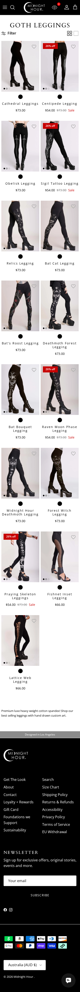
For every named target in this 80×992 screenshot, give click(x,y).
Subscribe (40, 895)
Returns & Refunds (58, 802)
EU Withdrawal (54, 831)
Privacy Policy (53, 816)
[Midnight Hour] (34, 7)
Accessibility (52, 809)
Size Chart (50, 787)
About (9, 787)
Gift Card (11, 809)
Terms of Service (56, 824)
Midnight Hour (24, 977)
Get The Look (15, 779)
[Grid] (69, 33)
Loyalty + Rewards (19, 802)
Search (48, 779)
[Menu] (5, 7)
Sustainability (15, 830)
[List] (76, 33)
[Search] (15, 7)
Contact (10, 794)
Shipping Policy (55, 794)
